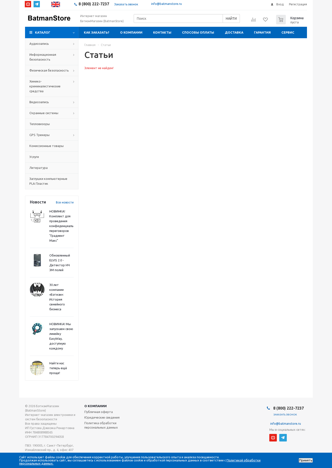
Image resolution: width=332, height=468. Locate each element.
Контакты (162, 32)
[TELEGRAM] (37, 4)
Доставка (234, 32)
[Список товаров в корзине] (290, 22)
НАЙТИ (231, 18)
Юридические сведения (102, 417)
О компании (131, 32)
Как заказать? (96, 32)
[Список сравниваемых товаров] (253, 21)
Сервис (287, 32)
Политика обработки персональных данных (101, 425)
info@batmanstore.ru (166, 3)
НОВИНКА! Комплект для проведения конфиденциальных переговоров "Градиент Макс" (64, 226)
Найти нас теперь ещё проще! (58, 368)
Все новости (65, 202)
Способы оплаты (198, 32)
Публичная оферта (98, 411)
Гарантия (262, 32)
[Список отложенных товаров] (266, 21)
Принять (305, 460)
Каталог (42, 32)
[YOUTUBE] (28, 4)
